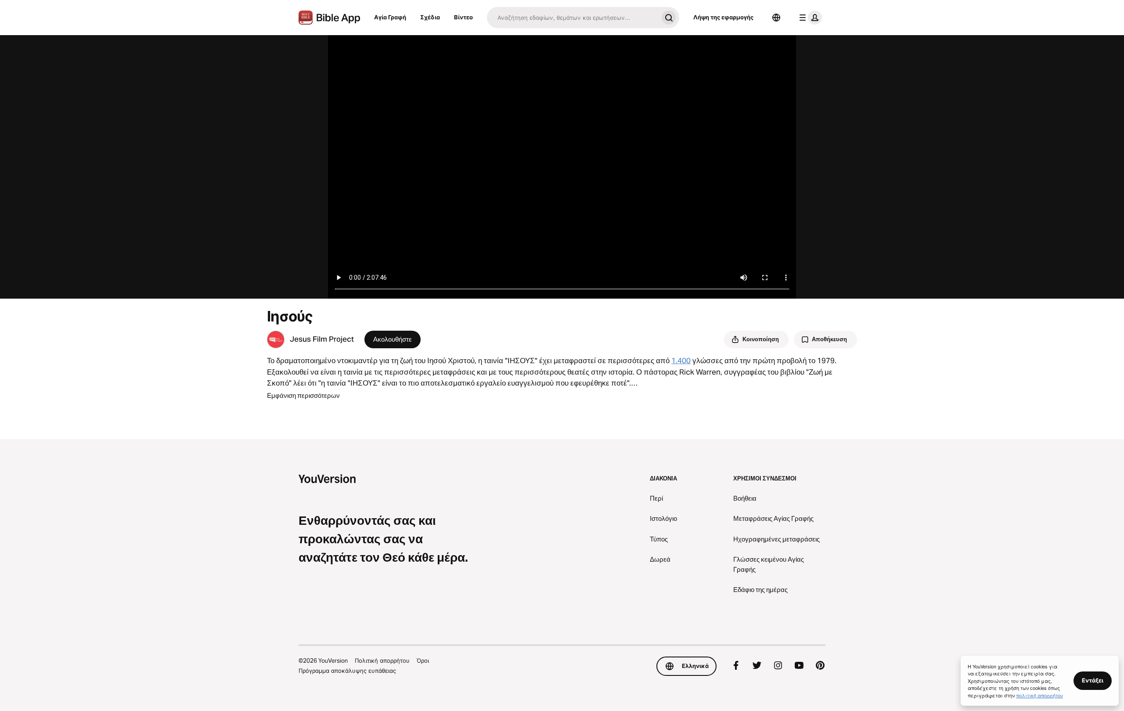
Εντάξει (1092, 680)
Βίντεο (463, 17)
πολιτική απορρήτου (1039, 695)
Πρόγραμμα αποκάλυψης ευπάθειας (347, 670)
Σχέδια (430, 17)
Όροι (423, 660)
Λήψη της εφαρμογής (723, 17)
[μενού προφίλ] (808, 17)
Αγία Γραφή (390, 17)
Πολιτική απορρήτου (382, 660)
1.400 (681, 360)
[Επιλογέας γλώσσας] (776, 17)
